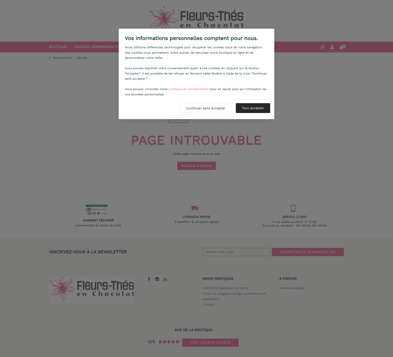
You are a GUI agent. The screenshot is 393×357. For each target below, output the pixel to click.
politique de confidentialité (189, 89)
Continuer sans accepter (205, 108)
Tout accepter (253, 108)
